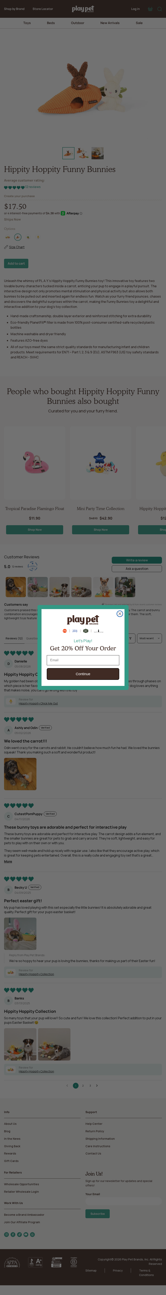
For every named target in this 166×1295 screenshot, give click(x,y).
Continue (83, 674)
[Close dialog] (120, 614)
